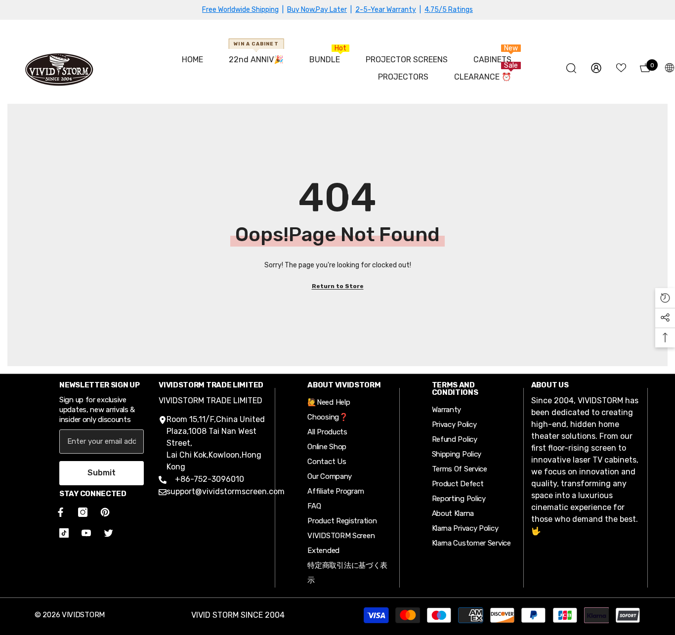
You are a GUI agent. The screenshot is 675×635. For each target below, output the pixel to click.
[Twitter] (108, 533)
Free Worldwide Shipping (240, 9)
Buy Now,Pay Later (317, 9)
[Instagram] (82, 512)
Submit (101, 472)
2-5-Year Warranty (385, 9)
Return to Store (338, 286)
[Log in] (596, 68)
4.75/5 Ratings (448, 9)
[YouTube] (86, 533)
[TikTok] (64, 533)
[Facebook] (59, 512)
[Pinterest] (105, 512)
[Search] (571, 68)
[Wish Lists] (621, 68)
